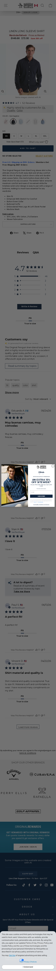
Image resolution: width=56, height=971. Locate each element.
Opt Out (12, 955)
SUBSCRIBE (41, 496)
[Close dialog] (53, 466)
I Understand (28, 967)
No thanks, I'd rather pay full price (41, 504)
